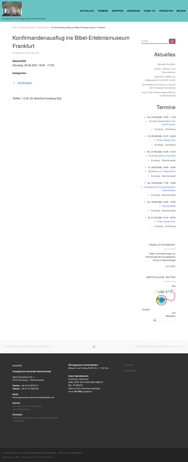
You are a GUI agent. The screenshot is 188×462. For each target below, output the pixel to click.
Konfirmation (43, 27)
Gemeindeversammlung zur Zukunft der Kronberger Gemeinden (159, 86)
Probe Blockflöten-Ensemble (162, 155)
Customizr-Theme (44, 457)
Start (14, 27)
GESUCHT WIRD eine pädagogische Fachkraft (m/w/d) (160, 78)
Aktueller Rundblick (167, 64)
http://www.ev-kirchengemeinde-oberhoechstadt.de (27, 407)
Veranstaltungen (27, 27)
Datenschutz (130, 370)
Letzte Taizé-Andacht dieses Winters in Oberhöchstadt (158, 94)
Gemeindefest (169, 205)
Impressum (129, 365)
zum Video (171, 265)
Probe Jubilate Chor (166, 140)
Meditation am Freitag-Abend (162, 171)
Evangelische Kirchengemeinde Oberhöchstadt (33, 452)
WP (17, 457)
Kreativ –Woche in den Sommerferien (165, 70)
